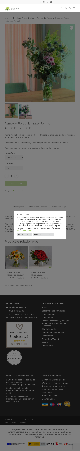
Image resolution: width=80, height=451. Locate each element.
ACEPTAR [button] (49, 234)
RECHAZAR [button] (38, 234)
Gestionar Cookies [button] (24, 234)
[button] (74, 8)
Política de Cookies (24, 230)
